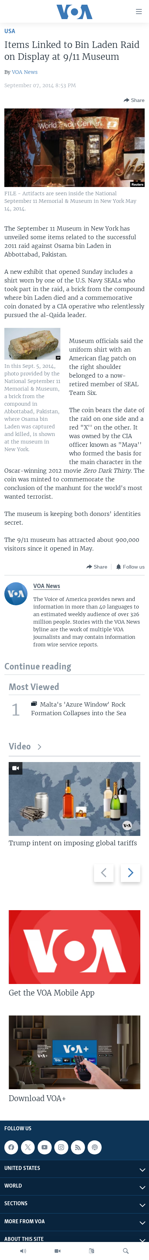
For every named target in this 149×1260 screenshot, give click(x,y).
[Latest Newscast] (23, 1251)
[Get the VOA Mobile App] (74, 947)
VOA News (25, 72)
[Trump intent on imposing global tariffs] (74, 799)
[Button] (134, 100)
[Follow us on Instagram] (61, 1147)
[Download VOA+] (74, 1052)
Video (20, 747)
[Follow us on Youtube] (44, 1147)
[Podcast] (94, 1147)
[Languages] (91, 1251)
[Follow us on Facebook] (11, 1147)
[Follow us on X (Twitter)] (28, 1147)
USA (9, 31)
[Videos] (57, 1251)
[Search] (126, 1251)
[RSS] (78, 1147)
